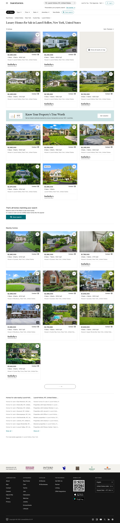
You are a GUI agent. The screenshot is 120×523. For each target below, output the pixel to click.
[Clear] (74, 3)
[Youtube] (100, 519)
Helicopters (26, 495)
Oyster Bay (36, 18)
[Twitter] (104, 519)
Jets (24, 491)
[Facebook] (96, 519)
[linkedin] (108, 519)
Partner (57, 484)
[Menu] (7, 3)
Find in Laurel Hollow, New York (22, 437)
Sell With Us (58, 481)
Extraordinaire (27, 505)
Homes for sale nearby (26, 398)
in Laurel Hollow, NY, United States (46, 405)
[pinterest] (112, 519)
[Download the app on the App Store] (78, 494)
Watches (25, 498)
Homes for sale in (19, 401)
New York (28, 18)
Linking (57, 488)
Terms (8, 498)
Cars (24, 484)
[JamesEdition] (17, 3)
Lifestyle (25, 508)
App (7, 484)
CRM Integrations (60, 491)
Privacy (8, 502)
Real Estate (9, 18)
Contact (8, 488)
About (8, 481)
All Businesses (43, 484)
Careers (8, 491)
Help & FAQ (9, 495)
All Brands (42, 481)
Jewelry (25, 502)
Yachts (25, 488)
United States (19, 18)
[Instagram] (93, 519)
